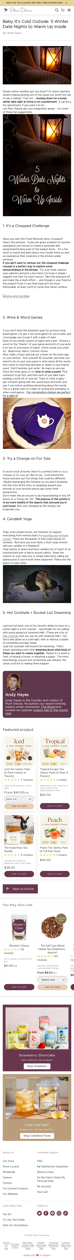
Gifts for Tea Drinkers (15, 1225)
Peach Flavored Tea (41, 1246)
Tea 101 (7, 1214)
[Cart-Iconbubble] (62, 10)
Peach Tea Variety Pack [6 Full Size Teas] (54, 850)
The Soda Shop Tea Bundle (15, 850)
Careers (7, 1177)
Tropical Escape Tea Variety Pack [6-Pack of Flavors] (54, 772)
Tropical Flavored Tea (53, 1246)
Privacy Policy (15, 1245)
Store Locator (11, 1166)
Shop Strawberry (37, 1066)
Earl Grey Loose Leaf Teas (27, 1246)
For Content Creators (15, 1188)
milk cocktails (10, 636)
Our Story (8, 1161)
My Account (44, 1186)
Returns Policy (45, 1172)
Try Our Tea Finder (14, 1220)
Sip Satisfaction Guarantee (52, 1166)
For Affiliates (10, 1194)
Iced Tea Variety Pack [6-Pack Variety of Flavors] (17, 772)
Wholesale (9, 1172)
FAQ (39, 1161)
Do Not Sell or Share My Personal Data (51, 1179)
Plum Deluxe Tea (41, 1235)
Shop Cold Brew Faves (37, 1136)
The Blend (48, 707)
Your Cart (42, 1192)
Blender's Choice (19, 946)
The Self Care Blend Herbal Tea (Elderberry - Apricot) (52, 949)
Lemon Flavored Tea (66, 1246)
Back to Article (23, 889)
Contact (7, 1183)
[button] (69, 10)
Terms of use (6, 1246)
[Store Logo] (18, 10)
